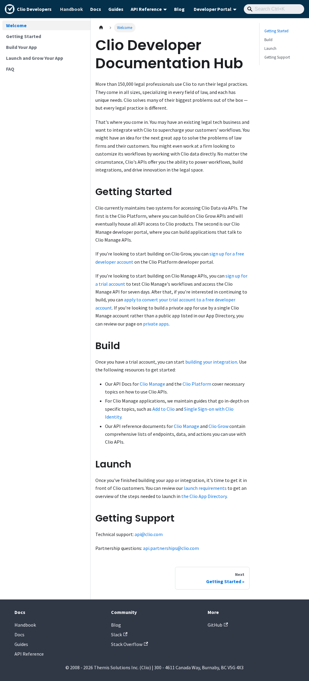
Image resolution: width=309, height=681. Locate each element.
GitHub (215, 625)
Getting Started (276, 30)
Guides (115, 9)
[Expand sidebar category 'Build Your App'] (84, 47)
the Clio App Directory (204, 496)
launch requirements (205, 488)
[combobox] (274, 9)
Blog (179, 9)
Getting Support (277, 57)
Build (268, 39)
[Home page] (101, 27)
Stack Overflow (126, 644)
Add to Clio (163, 409)
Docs (95, 9)
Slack (116, 634)
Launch (270, 48)
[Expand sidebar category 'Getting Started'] (84, 36)
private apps (156, 324)
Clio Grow (218, 426)
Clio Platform (197, 384)
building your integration (211, 362)
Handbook (71, 9)
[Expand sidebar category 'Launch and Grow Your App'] (84, 58)
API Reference (29, 654)
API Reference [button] (146, 9)
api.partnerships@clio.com (171, 548)
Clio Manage (152, 384)
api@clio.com (149, 534)
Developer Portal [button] (212, 9)
